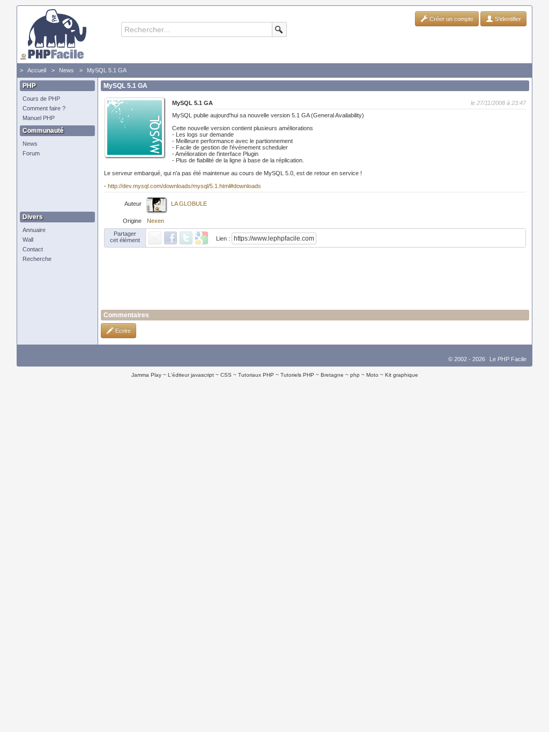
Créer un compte (450, 19)
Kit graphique (401, 375)
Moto (372, 375)
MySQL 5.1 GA (107, 70)
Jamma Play (146, 375)
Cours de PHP (41, 98)
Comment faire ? (44, 108)
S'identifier (507, 19)
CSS (226, 375)
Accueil (36, 70)
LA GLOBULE (189, 203)
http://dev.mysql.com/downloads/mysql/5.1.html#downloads (184, 186)
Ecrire (122, 330)
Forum (31, 153)
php (355, 375)
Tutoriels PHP (297, 375)
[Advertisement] (55, 185)
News (66, 70)
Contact (33, 249)
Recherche (37, 259)
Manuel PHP (39, 118)
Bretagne (332, 375)
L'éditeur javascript (191, 375)
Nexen (155, 221)
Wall (28, 239)
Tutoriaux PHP (256, 375)
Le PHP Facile (507, 359)
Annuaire (34, 230)
